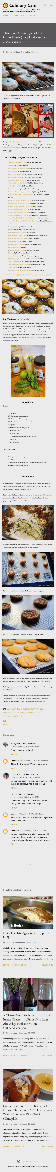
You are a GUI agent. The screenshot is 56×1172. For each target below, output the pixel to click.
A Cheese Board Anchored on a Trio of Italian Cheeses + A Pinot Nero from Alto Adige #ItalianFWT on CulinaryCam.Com (26, 1021)
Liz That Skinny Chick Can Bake (24, 774)
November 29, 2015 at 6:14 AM (26, 797)
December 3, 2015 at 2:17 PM (33, 830)
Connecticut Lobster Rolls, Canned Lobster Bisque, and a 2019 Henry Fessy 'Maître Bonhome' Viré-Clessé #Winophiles (27, 1112)
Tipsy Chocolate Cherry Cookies (18, 264)
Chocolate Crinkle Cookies (16, 183)
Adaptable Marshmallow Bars (17, 162)
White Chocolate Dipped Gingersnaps (20, 270)
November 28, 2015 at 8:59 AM (26, 746)
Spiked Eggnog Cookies (15, 259)
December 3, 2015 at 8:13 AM (31, 814)
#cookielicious (18, 709)
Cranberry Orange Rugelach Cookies (20, 192)
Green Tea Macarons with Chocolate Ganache (23, 221)
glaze (38, 712)
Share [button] (6, 725)
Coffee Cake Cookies (15, 186)
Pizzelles (11, 253)
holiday (7, 716)
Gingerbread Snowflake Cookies (18, 212)
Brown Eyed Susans (14, 174)
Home (5, 15)
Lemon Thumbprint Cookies (17, 232)
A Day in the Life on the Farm (23, 744)
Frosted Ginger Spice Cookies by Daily (20, 206)
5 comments (17, 1146)
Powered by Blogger (29, 1161)
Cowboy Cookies (14, 189)
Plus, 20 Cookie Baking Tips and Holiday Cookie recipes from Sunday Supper (27, 275)
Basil (22, 712)
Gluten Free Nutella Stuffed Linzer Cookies (21, 218)
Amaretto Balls (12, 171)
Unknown (15, 760)
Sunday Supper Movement (19, 142)
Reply (14, 754)
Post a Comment (20, 1055)
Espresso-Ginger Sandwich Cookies (19, 200)
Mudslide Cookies (14, 241)
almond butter (11, 712)
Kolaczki (11, 229)
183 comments (18, 965)
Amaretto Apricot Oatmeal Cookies (19, 168)
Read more (47, 965)
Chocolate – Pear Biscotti (16, 180)
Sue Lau (14, 814)
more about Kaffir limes (34, 337)
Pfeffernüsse (12, 247)
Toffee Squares (13, 267)
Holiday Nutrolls (13, 227)
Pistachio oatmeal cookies (16, 250)
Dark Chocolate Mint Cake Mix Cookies (20, 194)
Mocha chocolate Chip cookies (18, 238)
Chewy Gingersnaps (14, 177)
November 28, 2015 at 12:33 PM (26, 777)
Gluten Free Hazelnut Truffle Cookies (20, 215)
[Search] (45, 4)
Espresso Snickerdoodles (16, 203)
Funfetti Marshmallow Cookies (17, 209)
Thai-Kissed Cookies (14, 261)
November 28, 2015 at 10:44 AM (34, 760)
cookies (29, 712)
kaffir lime (17, 716)
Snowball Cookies (14, 256)
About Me (19, 15)
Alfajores (11, 165)
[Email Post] (4, 721)
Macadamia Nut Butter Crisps (17, 235)
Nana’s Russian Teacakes (16, 244)
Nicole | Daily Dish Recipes (22, 794)
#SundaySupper (34, 709)
